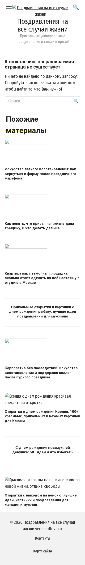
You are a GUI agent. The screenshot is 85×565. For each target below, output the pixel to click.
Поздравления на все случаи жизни (42, 25)
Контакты (42, 538)
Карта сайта (42, 551)
